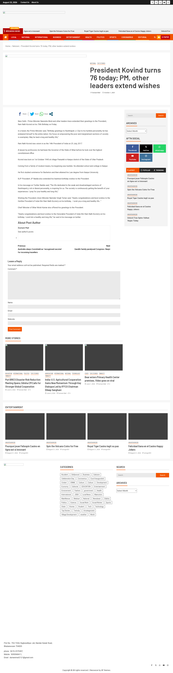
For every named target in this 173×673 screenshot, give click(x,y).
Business (57, 37)
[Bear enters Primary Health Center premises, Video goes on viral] (104, 357)
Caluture (96, 475)
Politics (100, 37)
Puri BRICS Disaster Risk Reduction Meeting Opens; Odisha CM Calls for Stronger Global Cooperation (23, 383)
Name (10, 302)
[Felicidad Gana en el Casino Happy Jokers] (148, 426)
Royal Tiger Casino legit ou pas (89, 31)
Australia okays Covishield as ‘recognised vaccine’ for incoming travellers (40, 249)
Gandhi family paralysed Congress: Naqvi (92, 247)
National (26, 37)
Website (11, 319)
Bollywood (75, 475)
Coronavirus (127, 37)
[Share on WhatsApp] (43, 114)
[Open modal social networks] (51, 114)
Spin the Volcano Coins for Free (54, 31)
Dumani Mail (96, 93)
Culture (81, 483)
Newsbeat (97, 499)
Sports (113, 37)
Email (10, 311)
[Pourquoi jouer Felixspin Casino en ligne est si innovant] (25, 426)
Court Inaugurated (97, 479)
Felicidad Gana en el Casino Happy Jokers (127, 31)
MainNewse (65, 499)
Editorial (142, 37)
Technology (76, 373)
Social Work (84, 503)
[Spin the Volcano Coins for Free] (66, 426)
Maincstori (98, 495)
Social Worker (97, 503)
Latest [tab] (132, 170)
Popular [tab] (146, 170)
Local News (86, 495)
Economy (64, 487)
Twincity (8, 376)
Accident (64, 475)
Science (73, 503)
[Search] (154, 37)
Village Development (69, 515)
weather (83, 515)
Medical (77, 499)
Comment (12, 269)
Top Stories (101, 63)
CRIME (72, 483)
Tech (89, 507)
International (41, 37)
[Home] (5, 37)
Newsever (94, 670)
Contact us (25, 2)
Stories (71, 507)
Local (13, 37)
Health (88, 37)
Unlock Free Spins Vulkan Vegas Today (138, 219)
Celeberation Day (67, 479)
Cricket (64, 483)
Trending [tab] (160, 170)
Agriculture (49, 373)
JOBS (76, 495)
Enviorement (66, 491)
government (88, 491)
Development (102, 483)
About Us (35, 2)
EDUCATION (8, 373)
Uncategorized (132, 175)
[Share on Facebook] (22, 114)
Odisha (106, 499)
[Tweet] (34, 114)
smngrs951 (24, 453)
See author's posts (25, 232)
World (92, 515)
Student (81, 507)
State (87, 373)
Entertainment (73, 37)
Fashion (77, 491)
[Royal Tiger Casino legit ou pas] (107, 426)
